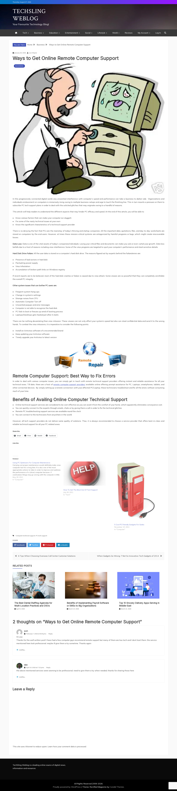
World (115, 33)
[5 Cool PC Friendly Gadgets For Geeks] (138, 490)
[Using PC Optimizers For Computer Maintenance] (38, 471)
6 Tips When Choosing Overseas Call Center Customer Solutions (46, 556)
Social (87, 33)
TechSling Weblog (29, 14)
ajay (26, 664)
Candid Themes (117, 787)
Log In (158, 33)
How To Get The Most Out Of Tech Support (80, 490)
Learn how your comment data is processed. (67, 746)
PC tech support (41, 536)
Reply (50, 634)
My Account (143, 33)
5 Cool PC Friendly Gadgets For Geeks (129, 525)
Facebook (20, 545)
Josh (26, 631)
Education (53, 33)
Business (38, 33)
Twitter (34, 545)
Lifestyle (101, 33)
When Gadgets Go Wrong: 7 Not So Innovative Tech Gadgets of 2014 (128, 556)
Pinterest (49, 545)
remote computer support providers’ (69, 384)
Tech (25, 33)
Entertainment (71, 33)
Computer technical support (25, 536)
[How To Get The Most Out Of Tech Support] (87, 473)
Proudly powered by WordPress (67, 787)
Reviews (128, 33)
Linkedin (64, 545)
